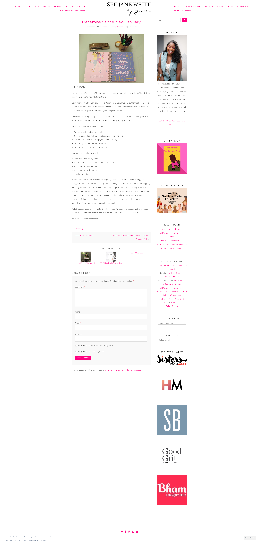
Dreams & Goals (108, 27)
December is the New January (111, 22)
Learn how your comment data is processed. (123, 370)
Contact (221, 6)
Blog (176, 6)
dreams (78, 229)
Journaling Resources (184, 11)
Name (78, 312)
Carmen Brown (163, 265)
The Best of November (84, 235)
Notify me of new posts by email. (90, 351)
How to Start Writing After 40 (172, 240)
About (26, 6)
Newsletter (209, 6)
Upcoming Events (61, 6)
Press (230, 6)
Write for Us (242, 6)
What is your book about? (172, 229)
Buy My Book (78, 6)
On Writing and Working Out (85, 263)
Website (78, 334)
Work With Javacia (190, 6)
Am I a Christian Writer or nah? (172, 248)
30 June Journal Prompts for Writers (172, 244)
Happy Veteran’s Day (137, 253)
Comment (80, 287)
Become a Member (41, 6)
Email (78, 323)
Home (17, 6)
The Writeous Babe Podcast (72, 11)
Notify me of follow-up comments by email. (95, 345)
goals (83, 229)
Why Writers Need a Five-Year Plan (111, 263)
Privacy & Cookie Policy (41, 540)
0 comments (122, 27)
